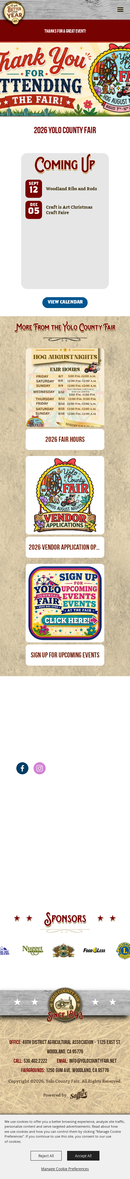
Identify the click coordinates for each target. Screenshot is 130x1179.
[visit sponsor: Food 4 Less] (79, 952)
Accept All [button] (83, 1155)
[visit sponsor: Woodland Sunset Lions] (110, 951)
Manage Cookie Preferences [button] (65, 1168)
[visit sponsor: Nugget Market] (17, 952)
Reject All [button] (46, 1155)
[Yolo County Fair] (13, 14)
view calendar (65, 302)
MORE (65, 415)
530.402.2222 (36, 1061)
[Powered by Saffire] (78, 1095)
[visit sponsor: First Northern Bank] (48, 952)
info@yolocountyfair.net (93, 1061)
